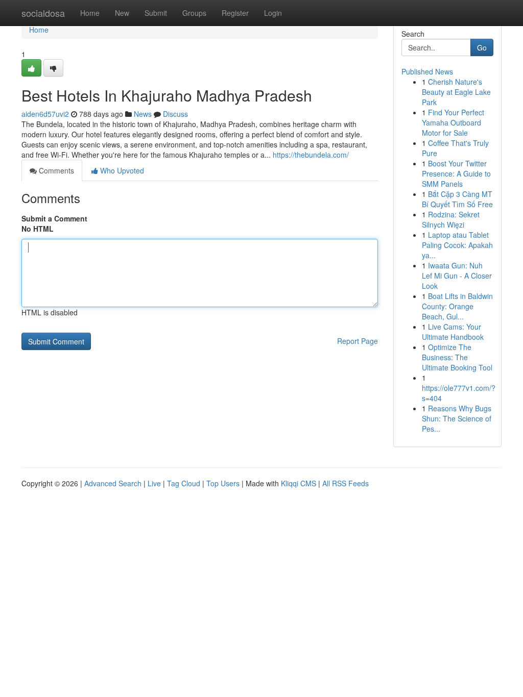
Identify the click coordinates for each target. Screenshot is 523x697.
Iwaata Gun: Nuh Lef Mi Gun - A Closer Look (457, 275)
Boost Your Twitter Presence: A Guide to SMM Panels (456, 173)
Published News (427, 71)
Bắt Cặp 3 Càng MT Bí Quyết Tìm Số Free (457, 199)
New (122, 13)
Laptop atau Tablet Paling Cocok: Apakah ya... (457, 245)
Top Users (223, 483)
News (143, 114)
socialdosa (43, 12)
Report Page (357, 341)
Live (154, 483)
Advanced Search (112, 483)
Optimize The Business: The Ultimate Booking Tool (457, 357)
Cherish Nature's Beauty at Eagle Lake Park (456, 92)
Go (482, 47)
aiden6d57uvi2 (45, 114)
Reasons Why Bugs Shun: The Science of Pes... (456, 418)
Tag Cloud (183, 483)
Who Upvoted (121, 170)
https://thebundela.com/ (311, 155)
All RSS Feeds (345, 483)
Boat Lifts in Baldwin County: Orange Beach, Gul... (457, 306)
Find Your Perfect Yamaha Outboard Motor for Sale (453, 122)
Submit (156, 13)
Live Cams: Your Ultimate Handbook (453, 331)
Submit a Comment (54, 218)
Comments (55, 170)
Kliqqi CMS (298, 483)
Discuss (175, 114)
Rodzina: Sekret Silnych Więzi (451, 219)
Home (90, 13)
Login (273, 13)
